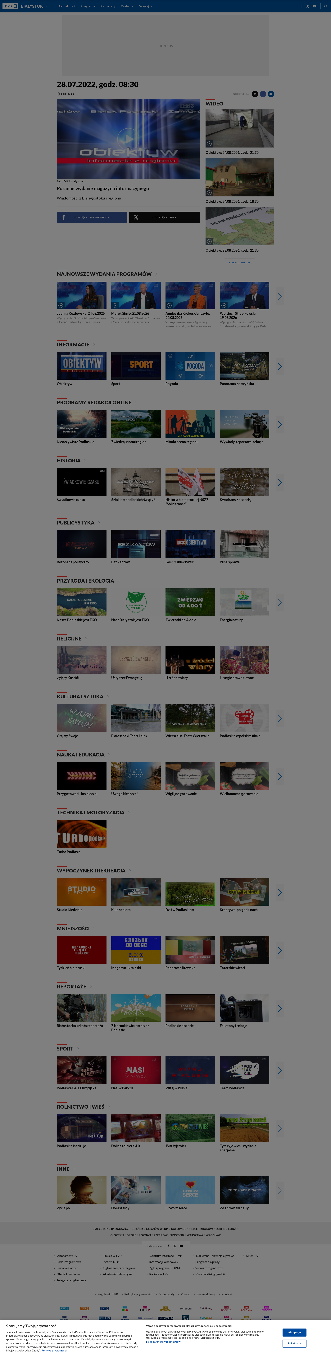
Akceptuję (294, 1332)
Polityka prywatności (54, 1350)
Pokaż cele (294, 1343)
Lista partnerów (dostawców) (163, 1341)
